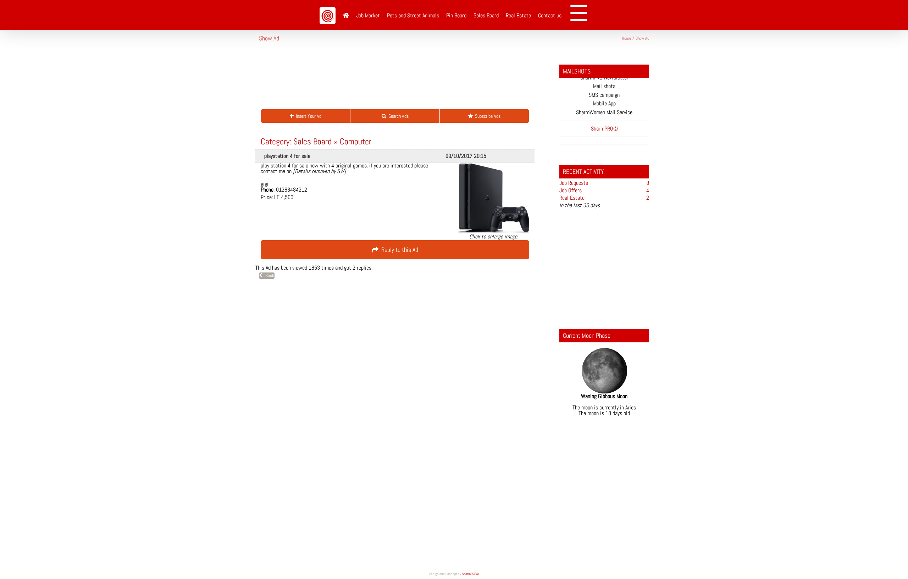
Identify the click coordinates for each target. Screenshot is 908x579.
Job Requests (573, 183)
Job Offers (570, 190)
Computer (355, 141)
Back (268, 275)
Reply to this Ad (398, 250)
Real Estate (572, 198)
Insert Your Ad (307, 116)
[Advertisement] (388, 79)
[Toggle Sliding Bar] (581, 15)
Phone (267, 190)
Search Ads (397, 116)
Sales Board (312, 141)
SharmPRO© (470, 574)
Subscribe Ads (486, 116)
